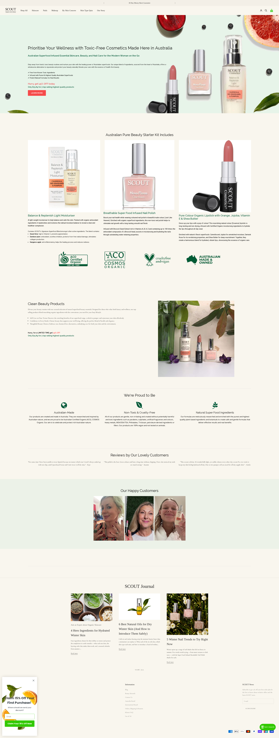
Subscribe (251, 708)
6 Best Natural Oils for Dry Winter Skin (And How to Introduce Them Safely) (135, 629)
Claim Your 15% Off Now (20, 723)
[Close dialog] (33, 680)
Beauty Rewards (130, 693)
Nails (45, 10)
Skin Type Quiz (86, 10)
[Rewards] (268, 727)
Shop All (23, 10)
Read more (74, 653)
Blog (126, 690)
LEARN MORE (37, 93)
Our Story (101, 10)
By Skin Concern (69, 10)
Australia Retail (130, 701)
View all (139, 670)
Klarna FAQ (129, 712)
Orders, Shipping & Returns (134, 709)
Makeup (55, 10)
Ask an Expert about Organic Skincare (86, 625)
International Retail (131, 705)
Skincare (35, 10)
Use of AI (128, 716)
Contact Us (128, 697)
